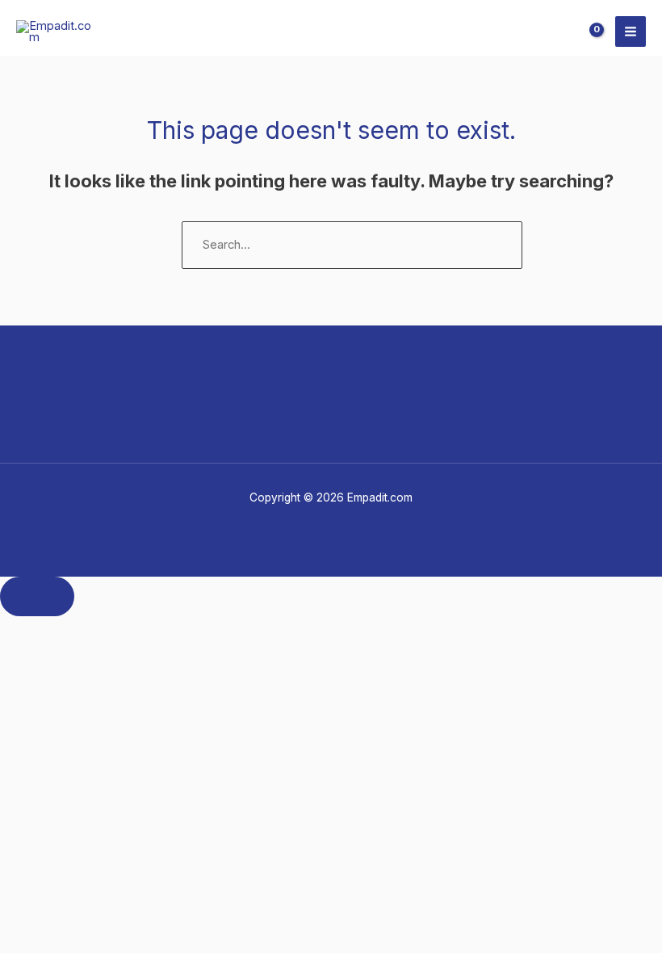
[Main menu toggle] (630, 31)
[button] (552, 31)
